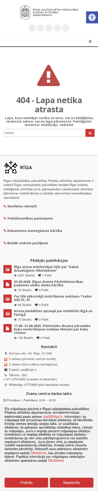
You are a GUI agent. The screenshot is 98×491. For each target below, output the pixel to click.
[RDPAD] (49, 12)
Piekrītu (26, 482)
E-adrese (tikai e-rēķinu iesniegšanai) (33, 364)
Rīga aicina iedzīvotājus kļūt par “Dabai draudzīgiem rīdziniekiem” (46, 268)
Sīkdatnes (38, 452)
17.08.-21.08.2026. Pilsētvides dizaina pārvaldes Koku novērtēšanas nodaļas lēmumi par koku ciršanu (52, 329)
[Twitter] (32, 28)
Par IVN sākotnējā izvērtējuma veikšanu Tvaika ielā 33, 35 (53, 298)
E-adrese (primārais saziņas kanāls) (32, 359)
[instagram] (57, 28)
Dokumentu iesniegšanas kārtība (34, 230)
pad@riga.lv (29, 369)
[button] (92, 17)
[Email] (66, 28)
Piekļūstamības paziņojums (30, 218)
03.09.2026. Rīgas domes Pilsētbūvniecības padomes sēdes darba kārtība (48, 283)
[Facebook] (40, 28)
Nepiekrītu (71, 482)
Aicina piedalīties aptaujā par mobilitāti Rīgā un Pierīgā (53, 313)
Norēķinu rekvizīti (22, 206)
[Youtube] (49, 28)
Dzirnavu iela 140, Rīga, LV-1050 (30, 353)
